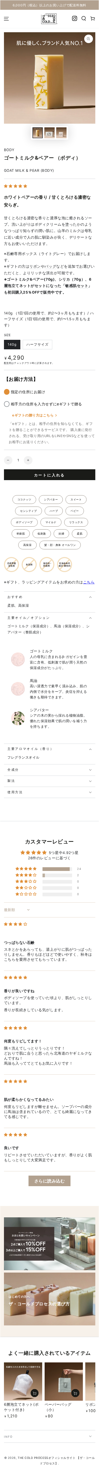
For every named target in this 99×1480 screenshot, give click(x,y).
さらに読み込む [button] (49, 1181)
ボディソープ (24, 522)
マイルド (50, 522)
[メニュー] (6, 19)
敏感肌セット (76, 286)
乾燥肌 (21, 533)
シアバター (51, 499)
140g (12, 344)
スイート (76, 499)
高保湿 (27, 544)
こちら (89, 582)
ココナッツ (24, 499)
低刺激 (41, 533)
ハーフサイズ (37, 344)
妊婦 (61, 533)
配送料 (8, 362)
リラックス (76, 522)
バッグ (50, 266)
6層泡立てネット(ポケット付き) (21, 1407)
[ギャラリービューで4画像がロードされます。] (61, 132)
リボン (35, 266)
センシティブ (28, 510)
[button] (84, 19)
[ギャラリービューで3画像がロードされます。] (49, 132)
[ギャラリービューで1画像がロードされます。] (37, 132)
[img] (15, 924)
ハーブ (54, 510)
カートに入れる (49, 475)
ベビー (74, 510)
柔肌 (79, 533)
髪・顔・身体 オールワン (60, 544)
